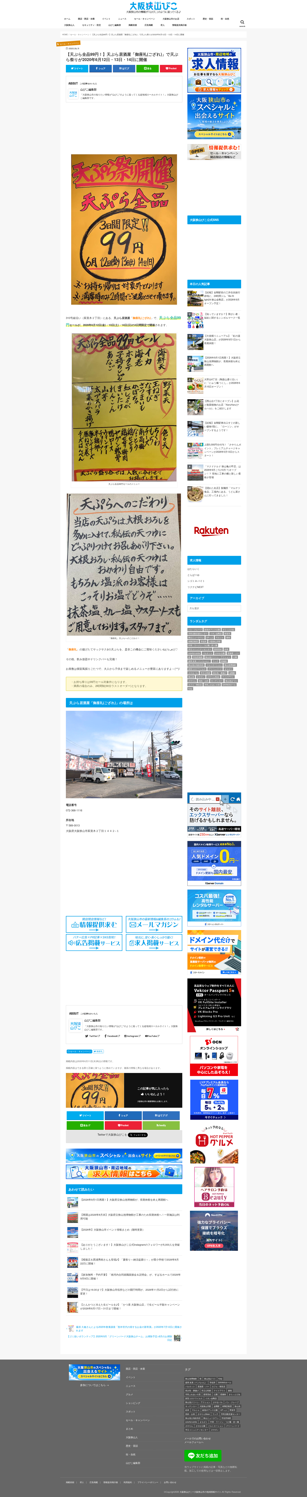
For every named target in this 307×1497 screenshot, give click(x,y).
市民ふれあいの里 (212, 684)
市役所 (203, 641)
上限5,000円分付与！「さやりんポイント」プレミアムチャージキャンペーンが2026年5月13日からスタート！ (222, 450)
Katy (190, 688)
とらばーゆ (193, 575)
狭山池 (191, 676)
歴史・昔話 (208, 18)
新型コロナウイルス (197, 669)
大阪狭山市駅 (215, 641)
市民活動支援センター (198, 633)
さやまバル (193, 673)
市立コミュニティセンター (199, 649)
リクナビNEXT (196, 587)
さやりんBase (213, 676)
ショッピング (133, 1403)
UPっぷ (209, 637)
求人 (163, 24)
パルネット (207, 653)
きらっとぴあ (228, 629)
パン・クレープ (195, 629)
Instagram (132, 1036)
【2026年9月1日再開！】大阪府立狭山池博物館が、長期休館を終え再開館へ (124, 1199)
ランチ (215, 661)
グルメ (129, 1394)
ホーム (67, 18)
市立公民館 (205, 673)
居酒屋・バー (233, 653)
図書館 (224, 661)
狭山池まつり (231, 680)
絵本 (226, 649)
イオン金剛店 (216, 633)
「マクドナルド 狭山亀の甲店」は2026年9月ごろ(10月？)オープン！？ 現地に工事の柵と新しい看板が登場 (222, 472)
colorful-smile (194, 653)
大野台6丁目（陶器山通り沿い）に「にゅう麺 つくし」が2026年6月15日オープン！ (222, 383)
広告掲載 (149, 24)
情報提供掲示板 (179, 24)
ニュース (122, 18)
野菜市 (227, 633)
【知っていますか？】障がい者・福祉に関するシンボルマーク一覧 (222, 315)
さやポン (201, 676)
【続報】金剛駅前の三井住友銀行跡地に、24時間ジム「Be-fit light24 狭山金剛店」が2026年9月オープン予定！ (222, 298)
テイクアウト (228, 676)
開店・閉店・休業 (86, 18)
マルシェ (219, 637)
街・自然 (225, 18)
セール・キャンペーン (144, 18)
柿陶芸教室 (193, 641)
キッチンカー (217, 680)
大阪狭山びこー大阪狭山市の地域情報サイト (200, 1491)
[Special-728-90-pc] (125, 1161)
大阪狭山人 (69, 24)
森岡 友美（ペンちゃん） (199, 661)
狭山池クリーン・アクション (217, 657)
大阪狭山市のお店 (171, 18)
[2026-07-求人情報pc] (214, 90)
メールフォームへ (194, 1442)
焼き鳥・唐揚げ (219, 673)
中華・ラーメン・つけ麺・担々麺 (202, 645)
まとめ (129, 1428)
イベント (106, 18)
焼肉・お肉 (203, 680)
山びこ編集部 (114, 24)
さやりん (192, 680)
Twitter (93, 1036)
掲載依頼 (133, 24)
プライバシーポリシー (148, 1482)
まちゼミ (228, 669)
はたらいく (193, 568)
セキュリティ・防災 (91, 24)
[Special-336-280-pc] (214, 137)
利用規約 (128, 1482)
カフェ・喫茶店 (195, 684)
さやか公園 (220, 653)
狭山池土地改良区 (196, 665)
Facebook (112, 1036)
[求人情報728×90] (125, 1177)
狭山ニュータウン (196, 637)
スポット (191, 18)
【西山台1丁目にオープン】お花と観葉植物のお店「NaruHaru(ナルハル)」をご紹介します (221, 404)
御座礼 (99, 1051)
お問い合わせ (170, 1482)
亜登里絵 (218, 649)
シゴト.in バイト (196, 580)
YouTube (152, 1036)
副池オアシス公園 (212, 629)
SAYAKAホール (229, 684)
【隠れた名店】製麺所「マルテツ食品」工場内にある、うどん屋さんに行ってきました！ (222, 491)
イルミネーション (214, 665)
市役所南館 (198, 657)
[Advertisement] (124, 126)
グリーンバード (215, 669)
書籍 (228, 637)
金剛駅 (232, 673)
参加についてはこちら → (94, 1385)
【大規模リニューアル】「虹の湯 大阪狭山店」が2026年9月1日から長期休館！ (222, 339)
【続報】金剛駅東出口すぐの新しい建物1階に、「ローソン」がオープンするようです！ (222, 426)
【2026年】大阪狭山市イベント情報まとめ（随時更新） (112, 1229)
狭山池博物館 (230, 665)
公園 (235, 657)
